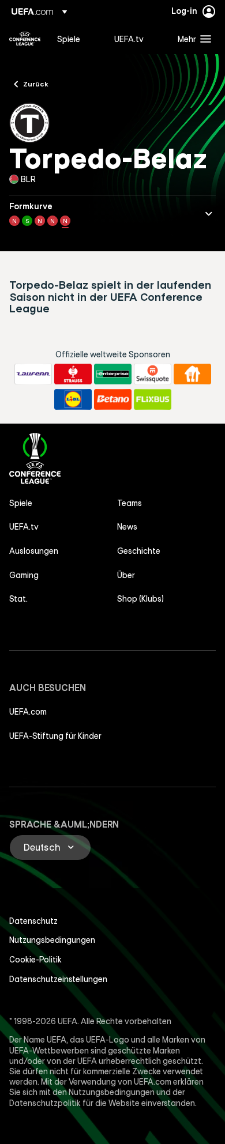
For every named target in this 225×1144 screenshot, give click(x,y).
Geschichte (138, 551)
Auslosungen (33, 551)
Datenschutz (33, 921)
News (127, 526)
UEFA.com (28, 711)
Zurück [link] (35, 84)
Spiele (20, 503)
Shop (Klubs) (140, 598)
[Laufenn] (33, 374)
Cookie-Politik (35, 959)
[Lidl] (73, 399)
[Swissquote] (152, 374)
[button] (191, 38)
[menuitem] (76, 38)
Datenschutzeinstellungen (58, 979)
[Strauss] (73, 374)
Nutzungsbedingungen (52, 940)
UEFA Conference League (24, 39)
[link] (69, 38)
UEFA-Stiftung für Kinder (55, 736)
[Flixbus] (152, 399)
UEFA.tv (24, 526)
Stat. (18, 598)
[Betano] (113, 399)
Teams (129, 503)
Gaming (24, 575)
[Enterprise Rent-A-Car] (113, 374)
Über (126, 575)
